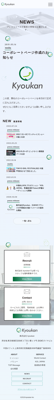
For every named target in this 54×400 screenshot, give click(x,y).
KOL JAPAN (40, 361)
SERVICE (40, 354)
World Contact (40, 358)
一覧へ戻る (27, 221)
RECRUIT (27, 379)
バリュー (14, 361)
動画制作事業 (39, 365)
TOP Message (14, 365)
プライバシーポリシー (26, 389)
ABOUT (14, 354)
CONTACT (27, 384)
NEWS (27, 374)
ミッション (14, 358)
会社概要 (14, 369)
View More (27, 279)
